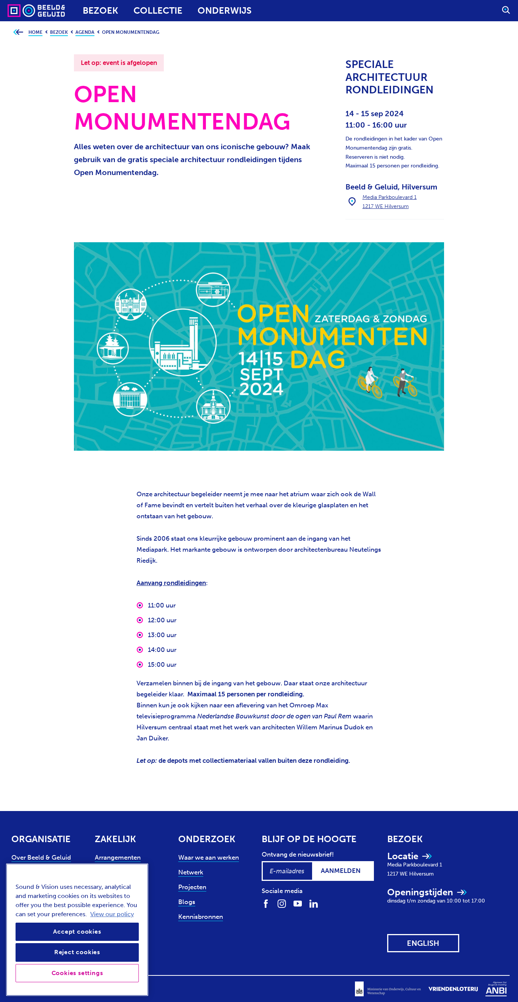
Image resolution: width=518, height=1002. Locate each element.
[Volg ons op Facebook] (266, 903)
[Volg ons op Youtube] (298, 903)
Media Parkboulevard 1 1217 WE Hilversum (390, 202)
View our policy (112, 914)
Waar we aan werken (208, 857)
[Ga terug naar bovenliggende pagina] (18, 32)
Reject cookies (77, 952)
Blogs (186, 902)
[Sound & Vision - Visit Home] (22, 10)
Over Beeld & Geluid (41, 857)
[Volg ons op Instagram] (282, 903)
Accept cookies (77, 931)
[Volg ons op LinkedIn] (313, 903)
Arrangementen (118, 857)
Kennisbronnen (200, 916)
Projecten (192, 887)
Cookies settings (77, 973)
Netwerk (190, 872)
